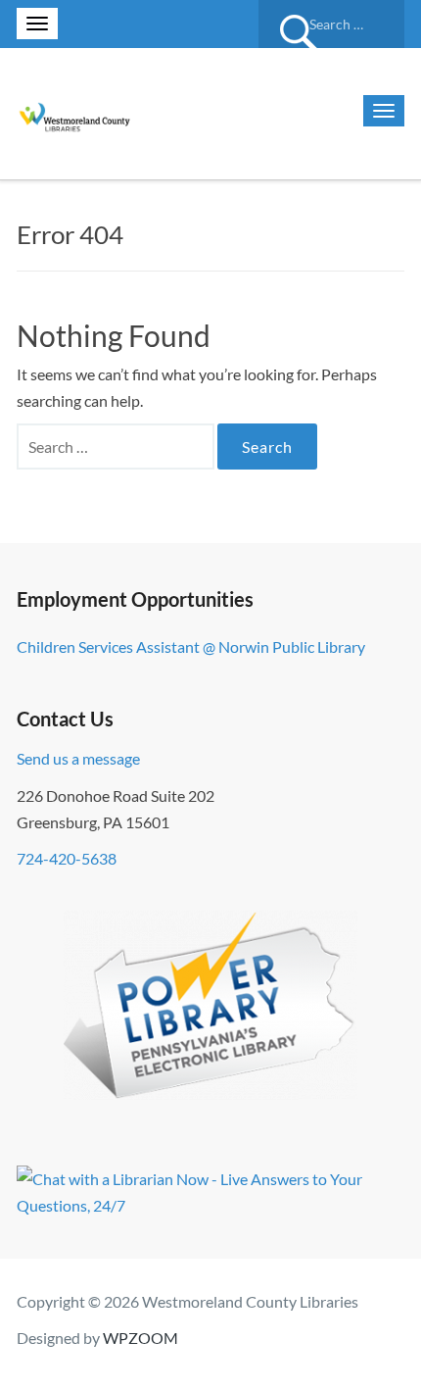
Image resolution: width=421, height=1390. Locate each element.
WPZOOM (140, 1337)
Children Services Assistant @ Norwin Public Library (191, 646)
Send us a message (78, 758)
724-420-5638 (67, 858)
